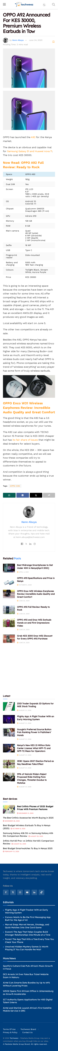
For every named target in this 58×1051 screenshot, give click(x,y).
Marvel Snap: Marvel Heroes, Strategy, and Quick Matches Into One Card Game (27, 926)
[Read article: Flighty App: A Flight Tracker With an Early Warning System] (9, 719)
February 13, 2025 (11, 851)
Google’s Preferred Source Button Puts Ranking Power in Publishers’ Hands (34, 732)
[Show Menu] (4, 4)
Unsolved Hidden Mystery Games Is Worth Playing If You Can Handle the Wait (26, 948)
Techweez (14, 1038)
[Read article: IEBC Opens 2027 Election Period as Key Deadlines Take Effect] (9, 764)
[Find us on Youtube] (27, 892)
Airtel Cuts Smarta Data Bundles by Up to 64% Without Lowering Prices (26, 984)
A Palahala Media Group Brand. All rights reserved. (25, 1044)
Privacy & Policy (10, 1032)
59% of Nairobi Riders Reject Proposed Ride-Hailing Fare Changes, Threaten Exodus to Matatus (32, 778)
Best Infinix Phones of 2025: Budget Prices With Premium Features (35, 808)
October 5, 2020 (25, 585)
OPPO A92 (15, 486)
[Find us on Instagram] (20, 892)
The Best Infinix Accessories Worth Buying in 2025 (28, 817)
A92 (33, 137)
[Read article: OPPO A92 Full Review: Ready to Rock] (9, 610)
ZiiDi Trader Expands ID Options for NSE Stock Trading (35, 705)
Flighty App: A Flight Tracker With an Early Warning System (35, 718)
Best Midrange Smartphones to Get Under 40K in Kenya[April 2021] (35, 566)
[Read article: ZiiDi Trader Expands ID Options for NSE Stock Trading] (9, 706)
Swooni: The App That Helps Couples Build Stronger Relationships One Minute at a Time (27, 933)
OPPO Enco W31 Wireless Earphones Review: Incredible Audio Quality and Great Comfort (29, 407)
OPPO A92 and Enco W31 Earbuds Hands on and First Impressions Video (34, 622)
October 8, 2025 (18, 828)
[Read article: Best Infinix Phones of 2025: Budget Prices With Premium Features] (9, 809)
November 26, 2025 (12, 821)
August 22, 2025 (19, 844)
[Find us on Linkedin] (34, 892)
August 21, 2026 (24, 710)
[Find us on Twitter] (13, 892)
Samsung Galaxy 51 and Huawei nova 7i (29, 151)
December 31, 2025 (25, 813)
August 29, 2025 (36, 836)
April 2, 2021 (23, 572)
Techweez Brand (28, 1029)
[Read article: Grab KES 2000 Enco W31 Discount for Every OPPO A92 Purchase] (9, 638)
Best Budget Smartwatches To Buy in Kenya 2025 (27, 848)
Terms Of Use (9, 1029)
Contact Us (27, 1032)
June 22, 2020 (23, 601)
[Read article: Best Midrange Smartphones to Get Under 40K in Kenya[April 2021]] (9, 568)
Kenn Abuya (17, 40)
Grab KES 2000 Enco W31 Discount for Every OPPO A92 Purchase (34, 637)
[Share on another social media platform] (49, 495)
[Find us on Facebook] (6, 892)
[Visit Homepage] (24, 4)
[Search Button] (53, 4)
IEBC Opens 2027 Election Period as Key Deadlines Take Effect (35, 762)
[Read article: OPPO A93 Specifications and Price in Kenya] (9, 581)
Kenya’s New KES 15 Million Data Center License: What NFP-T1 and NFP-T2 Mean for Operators (34, 748)
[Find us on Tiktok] (41, 892)
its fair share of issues (25, 439)
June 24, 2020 (35, 40)
